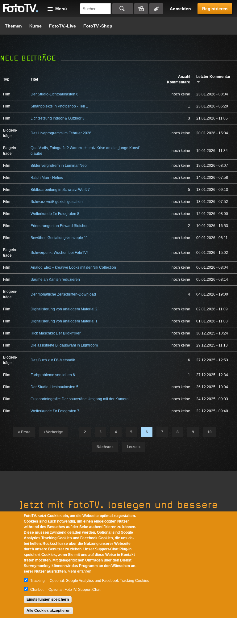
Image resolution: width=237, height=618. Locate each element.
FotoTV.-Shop (97, 25)
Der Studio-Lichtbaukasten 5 (54, 387)
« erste (24, 432)
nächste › (105, 447)
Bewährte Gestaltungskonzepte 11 (59, 238)
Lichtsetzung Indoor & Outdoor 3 (58, 118)
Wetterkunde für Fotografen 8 (55, 214)
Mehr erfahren (79, 571)
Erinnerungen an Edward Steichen (60, 226)
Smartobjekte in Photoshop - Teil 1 (59, 106)
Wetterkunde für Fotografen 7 (55, 411)
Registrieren (215, 8)
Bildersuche (141, 8)
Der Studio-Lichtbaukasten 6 (54, 94)
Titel (34, 79)
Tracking (37, 580)
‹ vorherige (53, 432)
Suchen (122, 8)
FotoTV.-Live (62, 25)
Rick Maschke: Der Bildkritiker (56, 333)
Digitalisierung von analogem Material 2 (64, 309)
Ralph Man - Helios (47, 177)
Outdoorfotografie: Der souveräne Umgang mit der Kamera (80, 399)
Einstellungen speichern (48, 599)
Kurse (35, 25)
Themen (13, 25)
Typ (6, 79)
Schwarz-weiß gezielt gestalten (57, 202)
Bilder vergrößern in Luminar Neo (59, 165)
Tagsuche (156, 8)
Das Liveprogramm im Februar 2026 (61, 133)
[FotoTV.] (20, 8)
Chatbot (37, 589)
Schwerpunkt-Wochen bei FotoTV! (59, 252)
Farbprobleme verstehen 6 (53, 375)
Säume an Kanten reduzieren (55, 279)
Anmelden (180, 8)
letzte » (134, 447)
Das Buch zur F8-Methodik (53, 360)
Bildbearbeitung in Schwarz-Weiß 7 (60, 189)
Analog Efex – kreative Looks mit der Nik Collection (73, 267)
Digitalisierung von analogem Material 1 (64, 321)
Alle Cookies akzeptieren (48, 610)
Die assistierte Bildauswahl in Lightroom (64, 345)
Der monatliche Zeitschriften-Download (63, 294)
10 (209, 432)
